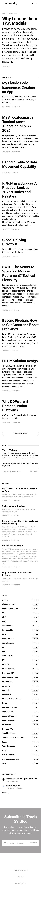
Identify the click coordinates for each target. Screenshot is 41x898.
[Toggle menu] (37, 3)
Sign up (20, 877)
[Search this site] (33, 3)
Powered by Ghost (20, 883)
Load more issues (20, 433)
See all (4, 793)
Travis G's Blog (9, 3)
